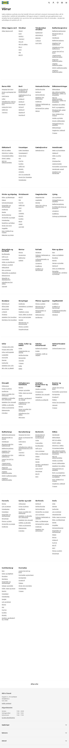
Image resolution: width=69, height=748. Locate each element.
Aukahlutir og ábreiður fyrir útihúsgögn (8, 398)
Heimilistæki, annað (58, 169)
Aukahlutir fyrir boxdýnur (9, 317)
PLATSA (21, 161)
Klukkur (21, 309)
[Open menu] (66, 2)
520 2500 (4, 701)
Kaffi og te (5, 257)
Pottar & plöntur (7, 388)
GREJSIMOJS (39, 35)
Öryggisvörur (39, 392)
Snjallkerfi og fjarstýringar (39, 269)
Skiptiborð (22, 112)
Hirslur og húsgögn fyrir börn (9, 92)
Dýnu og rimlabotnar (58, 268)
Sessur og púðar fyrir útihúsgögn (8, 394)
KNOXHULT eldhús (7, 153)
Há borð (21, 107)
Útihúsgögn (5, 386)
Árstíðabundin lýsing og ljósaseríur (59, 207)
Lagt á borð (39, 468)
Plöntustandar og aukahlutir (40, 311)
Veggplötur (38, 397)
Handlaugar (55, 38)
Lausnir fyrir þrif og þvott (58, 52)
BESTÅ (21, 55)
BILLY (20, 47)
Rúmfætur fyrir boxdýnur (9, 320)
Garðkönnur (38, 317)
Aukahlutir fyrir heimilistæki (56, 172)
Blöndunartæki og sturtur (57, 34)
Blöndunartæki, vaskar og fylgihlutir (59, 110)
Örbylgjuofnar (56, 161)
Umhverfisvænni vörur (58, 348)
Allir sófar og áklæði (8, 368)
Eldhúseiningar (56, 127)
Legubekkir (38, 200)
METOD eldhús (23, 44)
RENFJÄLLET (6, 304)
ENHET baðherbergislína (59, 68)
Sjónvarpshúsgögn (7, 202)
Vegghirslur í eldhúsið (58, 130)
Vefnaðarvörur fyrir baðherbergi (58, 48)
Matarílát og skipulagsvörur (6, 279)
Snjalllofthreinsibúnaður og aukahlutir (59, 311)
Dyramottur (22, 255)
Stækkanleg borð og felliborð (25, 95)
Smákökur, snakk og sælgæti (41, 354)
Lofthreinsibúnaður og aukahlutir (42, 260)
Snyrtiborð (22, 115)
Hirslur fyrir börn (7, 225)
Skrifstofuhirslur (40, 95)
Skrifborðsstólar (40, 89)
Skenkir (4, 212)
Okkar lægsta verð (7, 31)
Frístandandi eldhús (7, 156)
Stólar (20, 348)
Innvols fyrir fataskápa (25, 177)
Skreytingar (38, 471)
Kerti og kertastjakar (25, 317)
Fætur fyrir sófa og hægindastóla (41, 206)
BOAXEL (21, 169)
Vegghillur (5, 228)
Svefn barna (5, 96)
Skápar (4, 200)
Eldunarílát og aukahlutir (9, 273)
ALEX (20, 33)
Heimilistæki (55, 435)
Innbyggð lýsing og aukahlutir (58, 124)
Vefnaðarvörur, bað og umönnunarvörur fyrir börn (8, 103)
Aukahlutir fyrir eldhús (58, 104)
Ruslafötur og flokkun (8, 223)
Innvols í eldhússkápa (58, 121)
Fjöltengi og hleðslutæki (59, 216)
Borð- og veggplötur (58, 107)
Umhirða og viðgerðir (41, 400)
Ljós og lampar (56, 197)
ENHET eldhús (6, 158)
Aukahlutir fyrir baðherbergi (56, 43)
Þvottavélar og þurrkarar (59, 166)
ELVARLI (21, 164)
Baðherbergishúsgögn (59, 31)
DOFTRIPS (38, 43)
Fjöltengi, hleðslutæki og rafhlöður (42, 105)
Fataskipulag (22, 180)
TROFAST (21, 39)
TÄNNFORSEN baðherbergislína (57, 56)
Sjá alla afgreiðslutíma (8, 718)
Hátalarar (38, 252)
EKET (20, 50)
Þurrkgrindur (56, 394)
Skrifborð (21, 102)
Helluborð (55, 153)
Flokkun (54, 400)
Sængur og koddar (58, 263)
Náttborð (21, 110)
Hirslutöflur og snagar (8, 217)
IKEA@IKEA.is (6, 699)
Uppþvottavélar (57, 164)
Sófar (53, 504)
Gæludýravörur (39, 150)
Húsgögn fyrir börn (7, 89)
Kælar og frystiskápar (58, 150)
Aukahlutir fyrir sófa (7, 365)
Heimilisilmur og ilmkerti (26, 306)
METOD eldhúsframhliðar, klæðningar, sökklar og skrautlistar (59, 100)
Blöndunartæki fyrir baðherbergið (7, 445)
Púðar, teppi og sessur (25, 393)
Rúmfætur (5, 579)
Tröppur (54, 133)
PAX (20, 52)
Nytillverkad (38, 32)
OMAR (20, 224)
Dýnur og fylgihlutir (58, 255)
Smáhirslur (38, 101)
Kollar (20, 366)
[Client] (53, 2)
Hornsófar (5, 357)
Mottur (21, 252)
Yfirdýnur (4, 314)
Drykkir (37, 351)
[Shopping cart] (62, 2)
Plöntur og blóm (23, 326)
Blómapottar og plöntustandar (23, 323)
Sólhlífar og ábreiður (8, 405)
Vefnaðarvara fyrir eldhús (7, 283)
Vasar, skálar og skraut (25, 314)
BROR (20, 221)
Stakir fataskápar (24, 150)
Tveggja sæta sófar (8, 347)
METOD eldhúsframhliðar (7, 161)
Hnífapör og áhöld (7, 265)
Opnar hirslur (22, 156)
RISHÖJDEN (5, 309)
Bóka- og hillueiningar (8, 197)
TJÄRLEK (38, 40)
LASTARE (21, 227)
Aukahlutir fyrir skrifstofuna (39, 98)
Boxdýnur (55, 258)
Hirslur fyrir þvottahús (58, 402)
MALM (20, 31)
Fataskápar (5, 512)
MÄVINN (38, 38)
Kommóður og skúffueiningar (6, 206)
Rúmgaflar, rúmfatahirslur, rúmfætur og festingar (59, 273)
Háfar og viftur (56, 156)
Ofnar (54, 158)
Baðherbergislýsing (58, 40)
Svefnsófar (5, 363)
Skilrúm (37, 111)
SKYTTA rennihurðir (24, 174)
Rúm (53, 252)
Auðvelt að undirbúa (41, 348)
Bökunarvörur (6, 275)
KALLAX (21, 41)
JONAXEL (21, 172)
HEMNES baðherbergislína (57, 64)
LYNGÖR (4, 312)
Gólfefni (21, 260)
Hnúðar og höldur (57, 118)
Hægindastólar (39, 197)
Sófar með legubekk (8, 352)
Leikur (3, 99)
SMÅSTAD (5, 110)
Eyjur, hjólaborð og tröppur (58, 114)
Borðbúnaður (6, 254)
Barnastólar (22, 358)
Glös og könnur (6, 270)
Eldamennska (6, 410)
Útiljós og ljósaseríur (8, 407)
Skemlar (37, 202)
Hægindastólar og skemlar (24, 351)
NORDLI (21, 36)
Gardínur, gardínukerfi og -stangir (25, 399)
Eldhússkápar (56, 89)
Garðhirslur (5, 391)
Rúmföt (54, 260)
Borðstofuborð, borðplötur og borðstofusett (23, 91)
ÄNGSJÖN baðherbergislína (57, 60)
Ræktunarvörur (39, 314)
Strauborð (55, 397)
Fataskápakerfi (23, 153)
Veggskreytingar (23, 329)
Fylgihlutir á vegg (24, 312)
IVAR (20, 211)
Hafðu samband (6, 703)
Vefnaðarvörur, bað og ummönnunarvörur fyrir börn (26, 448)
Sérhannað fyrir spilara (42, 108)
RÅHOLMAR (5, 306)
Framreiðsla (5, 259)
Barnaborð (22, 104)
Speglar (21, 320)
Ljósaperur (55, 211)
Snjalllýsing (55, 213)
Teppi (20, 395)
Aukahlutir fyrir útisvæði (9, 402)
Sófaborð (21, 99)
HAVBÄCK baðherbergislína (57, 71)
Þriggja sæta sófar (7, 349)
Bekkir (20, 368)
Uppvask (4, 286)
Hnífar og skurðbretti (8, 262)
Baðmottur (22, 258)
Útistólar (21, 360)
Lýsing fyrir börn (7, 107)
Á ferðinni (4, 413)
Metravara (22, 417)
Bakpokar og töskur (8, 235)
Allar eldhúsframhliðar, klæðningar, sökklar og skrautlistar (59, 93)
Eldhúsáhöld (5, 267)
